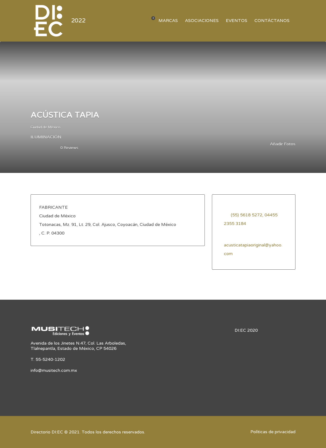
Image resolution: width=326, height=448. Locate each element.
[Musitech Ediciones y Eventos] (60, 332)
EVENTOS (236, 20)
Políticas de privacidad (272, 431)
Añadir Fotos (282, 144)
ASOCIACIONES (202, 20)
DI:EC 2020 (246, 330)
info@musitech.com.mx (54, 370)
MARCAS (168, 20)
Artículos (150, 21)
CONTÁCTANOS (271, 20)
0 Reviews (69, 147)
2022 (78, 20)
